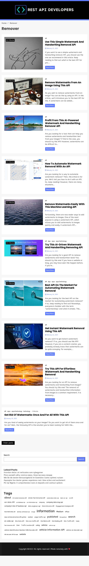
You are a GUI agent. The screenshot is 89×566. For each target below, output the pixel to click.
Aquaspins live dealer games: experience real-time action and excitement (34, 480)
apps (53, 241)
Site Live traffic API (32, 521)
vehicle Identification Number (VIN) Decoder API (21, 530)
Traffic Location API (27, 525)
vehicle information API (52, 529)
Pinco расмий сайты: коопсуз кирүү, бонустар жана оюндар (28, 475)
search (71, 516)
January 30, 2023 (11, 418)
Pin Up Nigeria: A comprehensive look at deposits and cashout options (33, 483)
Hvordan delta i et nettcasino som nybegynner (23, 472)
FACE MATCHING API (9, 512)
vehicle (44, 525)
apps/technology (61, 241)
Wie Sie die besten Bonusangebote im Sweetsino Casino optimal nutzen (33, 478)
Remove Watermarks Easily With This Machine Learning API (65, 206)
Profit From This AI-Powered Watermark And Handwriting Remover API (62, 123)
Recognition (63, 517)
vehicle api (52, 525)
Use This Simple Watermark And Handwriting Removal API (64, 43)
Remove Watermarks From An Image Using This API (63, 84)
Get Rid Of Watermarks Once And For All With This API (36, 415)
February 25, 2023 (52, 48)
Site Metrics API (45, 521)
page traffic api (40, 517)
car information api (32, 502)
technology (26, 411)
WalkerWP (69, 561)
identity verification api (23, 512)
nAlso (67, 512)
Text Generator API (9, 525)
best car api (63, 498)
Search (81, 459)
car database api (20, 502)
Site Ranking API (57, 521)
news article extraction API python (15, 517)
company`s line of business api (15, 506)
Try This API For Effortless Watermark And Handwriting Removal (62, 371)
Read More (50, 67)
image (33, 512)
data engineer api (34, 506)
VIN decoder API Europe (11, 534)
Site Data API (19, 521)
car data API (9, 502)
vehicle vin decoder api (74, 530)
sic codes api (8, 521)
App (49, 241)
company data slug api (54, 502)
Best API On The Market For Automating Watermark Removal (61, 288)
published (52, 516)
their (18, 525)
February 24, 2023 (52, 170)
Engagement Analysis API (65, 506)
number (30, 517)
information (46, 511)
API (46, 38)
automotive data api (53, 498)
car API (71, 498)
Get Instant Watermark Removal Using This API (64, 330)
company (42, 502)
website (23, 534)
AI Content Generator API (20, 498)
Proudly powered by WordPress (28, 561)
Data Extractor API (48, 506)
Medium (59, 511)
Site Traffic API (69, 521)
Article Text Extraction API (36, 498)
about (7, 497)
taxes (77, 521)
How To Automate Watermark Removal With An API (63, 165)
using (38, 525)
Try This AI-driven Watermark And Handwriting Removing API (64, 246)
